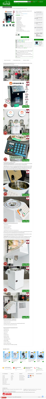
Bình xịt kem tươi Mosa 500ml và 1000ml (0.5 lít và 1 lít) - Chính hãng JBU (6, 360)
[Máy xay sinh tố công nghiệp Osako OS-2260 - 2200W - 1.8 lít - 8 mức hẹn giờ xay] (32, 355)
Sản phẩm (4, 377)
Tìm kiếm (12, 375)
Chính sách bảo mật (21, 375)
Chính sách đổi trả (21, 377)
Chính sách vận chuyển (22, 376)
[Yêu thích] (30, 37)
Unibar (19, 13)
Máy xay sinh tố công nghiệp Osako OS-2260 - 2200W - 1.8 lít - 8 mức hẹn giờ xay (31, 360)
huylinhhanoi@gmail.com (33, 390)
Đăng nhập (12, 376)
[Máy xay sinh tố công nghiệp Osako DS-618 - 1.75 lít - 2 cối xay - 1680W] (40, 355)
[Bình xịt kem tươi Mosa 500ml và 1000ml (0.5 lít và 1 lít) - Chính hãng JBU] (6, 355)
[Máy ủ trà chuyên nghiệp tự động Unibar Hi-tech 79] (23, 355)
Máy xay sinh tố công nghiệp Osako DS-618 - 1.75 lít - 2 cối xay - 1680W (40, 360)
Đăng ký (12, 377)
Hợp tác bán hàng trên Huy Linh (6, 384)
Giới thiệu (4, 376)
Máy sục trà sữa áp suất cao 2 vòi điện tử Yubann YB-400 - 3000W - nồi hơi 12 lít (15, 360)
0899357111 (27, 390)
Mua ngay (25, 37)
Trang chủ (4, 375)
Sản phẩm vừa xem (38, 39)
